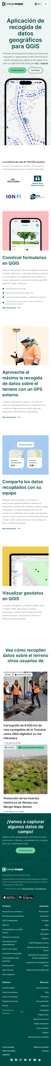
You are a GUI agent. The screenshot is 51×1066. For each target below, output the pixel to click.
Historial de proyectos (10, 937)
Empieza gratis (8, 965)
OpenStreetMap (28, 889)
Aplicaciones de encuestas (38, 1037)
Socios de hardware (10, 997)
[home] (12, 4)
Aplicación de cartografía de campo (38, 963)
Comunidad (44, 1010)
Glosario (45, 1032)
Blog (47, 992)
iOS (36, 63)
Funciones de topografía (11, 953)
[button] (37, 4)
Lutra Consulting (8, 1047)
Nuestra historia (8, 988)
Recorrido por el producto (12, 912)
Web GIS (5, 925)
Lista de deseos (42, 1028)
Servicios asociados (10, 992)
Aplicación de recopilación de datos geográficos (38, 956)
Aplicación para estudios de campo (38, 948)
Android (44, 63)
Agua (47, 925)
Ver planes (35, 70)
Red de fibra (44, 912)
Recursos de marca (41, 1019)
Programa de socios (10, 1001)
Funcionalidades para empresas (10, 959)
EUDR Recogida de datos (39, 943)
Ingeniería (45, 929)
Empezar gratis (17, 70)
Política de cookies (8, 1051)
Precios (5, 1006)
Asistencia (45, 1006)
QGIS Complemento (10, 920)
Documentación (43, 1001)
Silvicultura (44, 934)
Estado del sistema (41, 1024)
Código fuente (43, 1015)
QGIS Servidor (7, 970)
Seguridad (6, 1055)
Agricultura (44, 916)
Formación (45, 997)
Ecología (45, 920)
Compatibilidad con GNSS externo (12, 931)
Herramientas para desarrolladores (9, 942)
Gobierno (45, 938)
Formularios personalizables (13, 916)
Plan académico (8, 974)
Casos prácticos (42, 988)
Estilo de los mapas (9, 949)
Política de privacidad (41, 1047)
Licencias (45, 1051)
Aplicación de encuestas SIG (38, 970)
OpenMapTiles (41, 889)
